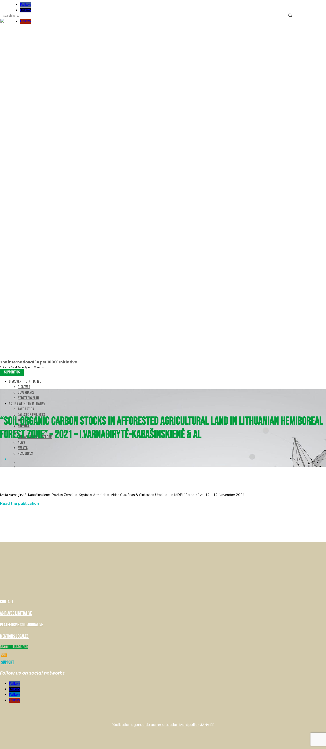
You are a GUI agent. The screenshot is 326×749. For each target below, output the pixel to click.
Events (22, 448)
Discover (24, 387)
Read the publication (19, 503)
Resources (25, 453)
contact (7, 602)
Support (7, 662)
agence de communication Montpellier (165, 724)
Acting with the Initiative (27, 403)
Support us (12, 372)
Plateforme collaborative (21, 625)
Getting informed (14, 647)
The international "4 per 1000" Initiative (38, 362)
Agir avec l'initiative (16, 613)
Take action (26, 409)
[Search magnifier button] (290, 15)
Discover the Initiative (25, 381)
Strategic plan (28, 398)
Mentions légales (14, 636)
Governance (26, 392)
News (21, 442)
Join (4, 654)
